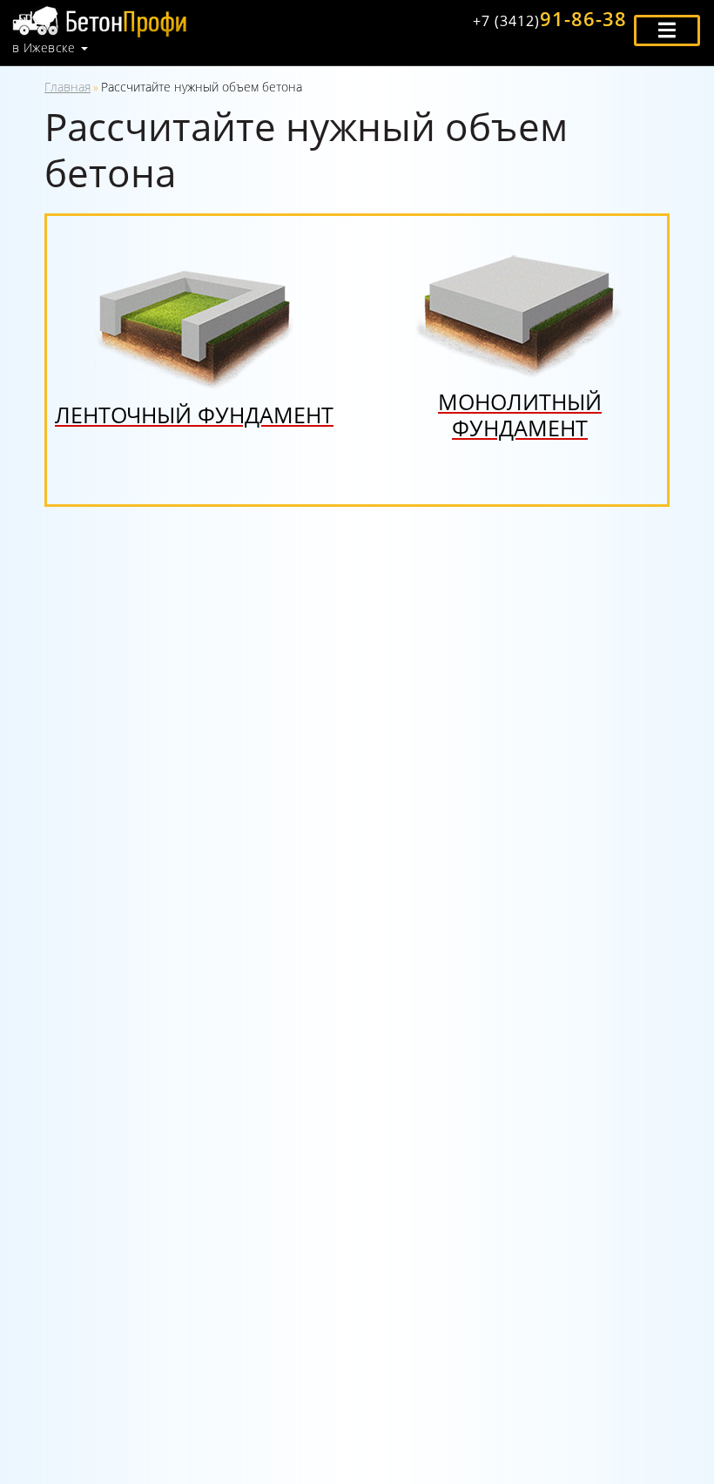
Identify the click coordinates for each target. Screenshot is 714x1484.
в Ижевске (43, 48)
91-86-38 (550, 18)
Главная (67, 86)
